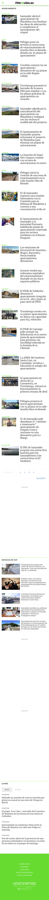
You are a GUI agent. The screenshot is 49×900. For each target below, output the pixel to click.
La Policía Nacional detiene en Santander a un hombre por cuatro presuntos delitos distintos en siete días (33, 597)
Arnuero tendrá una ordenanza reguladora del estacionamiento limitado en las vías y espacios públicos (32, 276)
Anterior (7, 472)
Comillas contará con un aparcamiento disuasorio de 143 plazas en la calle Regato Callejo (33, 70)
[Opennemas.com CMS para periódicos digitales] (24, 886)
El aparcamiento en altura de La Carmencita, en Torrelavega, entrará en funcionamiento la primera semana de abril (33, 385)
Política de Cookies (24, 875)
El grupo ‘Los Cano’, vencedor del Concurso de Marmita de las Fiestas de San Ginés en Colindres (23, 813)
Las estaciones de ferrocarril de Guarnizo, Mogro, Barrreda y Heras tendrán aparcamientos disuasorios (33, 254)
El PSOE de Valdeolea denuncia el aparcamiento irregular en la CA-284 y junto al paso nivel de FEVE (33, 296)
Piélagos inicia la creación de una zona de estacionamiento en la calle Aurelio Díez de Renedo (33, 178)
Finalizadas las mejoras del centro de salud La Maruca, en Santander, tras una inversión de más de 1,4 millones (34, 567)
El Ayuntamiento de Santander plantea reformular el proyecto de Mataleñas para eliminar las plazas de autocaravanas (32, 138)
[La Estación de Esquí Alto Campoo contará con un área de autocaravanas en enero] (10, 157)
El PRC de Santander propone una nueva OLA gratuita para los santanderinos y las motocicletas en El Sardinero (33, 454)
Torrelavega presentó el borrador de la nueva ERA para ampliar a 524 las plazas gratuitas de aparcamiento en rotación (33, 92)
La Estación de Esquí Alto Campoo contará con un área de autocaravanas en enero (33, 159)
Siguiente (41, 478)
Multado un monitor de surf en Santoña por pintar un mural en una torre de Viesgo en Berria (23, 800)
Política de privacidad (24, 872)
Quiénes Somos (24, 864)
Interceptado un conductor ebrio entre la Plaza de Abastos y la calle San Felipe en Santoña (22, 827)
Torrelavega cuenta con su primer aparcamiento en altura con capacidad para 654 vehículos (33, 315)
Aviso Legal (24, 869)
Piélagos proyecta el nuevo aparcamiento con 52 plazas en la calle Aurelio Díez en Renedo (33, 405)
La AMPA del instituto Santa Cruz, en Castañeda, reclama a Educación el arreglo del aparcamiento (33, 363)
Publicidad (24, 867)
